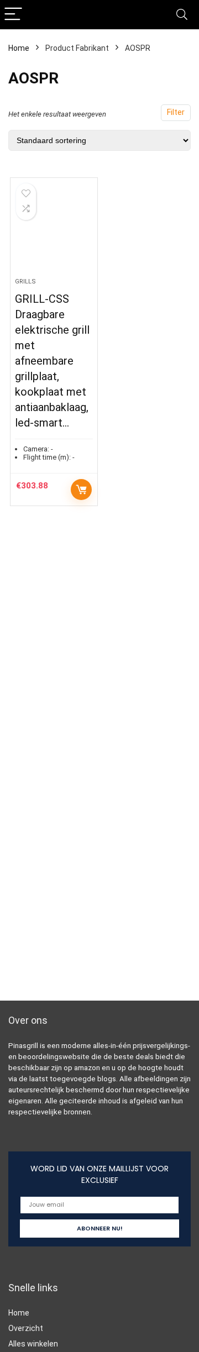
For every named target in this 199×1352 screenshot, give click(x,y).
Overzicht (25, 1328)
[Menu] (13, 14)
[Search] (182, 14)
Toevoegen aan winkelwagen (81, 489)
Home (18, 48)
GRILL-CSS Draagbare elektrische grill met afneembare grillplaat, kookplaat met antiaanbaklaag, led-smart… (52, 360)
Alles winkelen (33, 1343)
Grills (25, 281)
